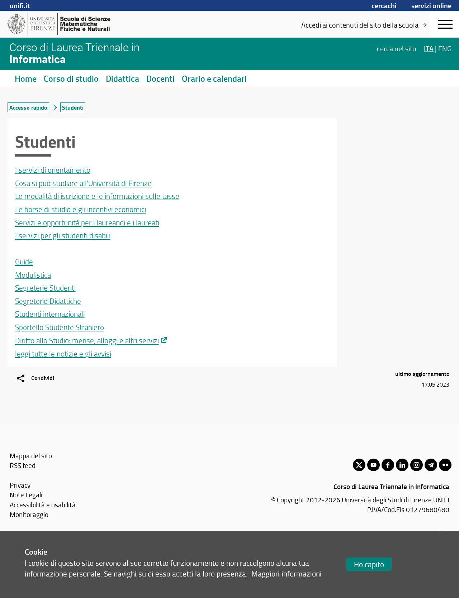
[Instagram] (416, 465)
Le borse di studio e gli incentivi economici (80, 209)
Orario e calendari (214, 78)
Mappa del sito (31, 455)
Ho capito (369, 564)
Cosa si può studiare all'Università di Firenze (83, 183)
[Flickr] (445, 465)
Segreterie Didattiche (48, 301)
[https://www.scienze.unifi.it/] (63, 24)
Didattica (122, 78)
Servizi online (431, 5)
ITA (429, 48)
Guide (24, 261)
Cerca (396, 48)
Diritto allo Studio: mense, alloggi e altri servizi (87, 340)
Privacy (20, 485)
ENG (444, 48)
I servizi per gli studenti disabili (62, 235)
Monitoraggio (29, 514)
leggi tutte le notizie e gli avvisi (63, 353)
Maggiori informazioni (286, 573)
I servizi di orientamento (52, 169)
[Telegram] (431, 465)
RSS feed (23, 465)
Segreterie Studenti (45, 287)
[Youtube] (373, 465)
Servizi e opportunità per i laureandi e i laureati (87, 222)
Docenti (160, 78)
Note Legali (26, 494)
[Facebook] (388, 465)
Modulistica (33, 274)
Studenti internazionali (50, 313)
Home (26, 78)
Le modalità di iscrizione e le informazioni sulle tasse (97, 196)
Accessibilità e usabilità (43, 505)
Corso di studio (71, 78)
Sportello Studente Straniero (59, 327)
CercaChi (384, 5)
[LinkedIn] (402, 465)
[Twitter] (359, 465)
